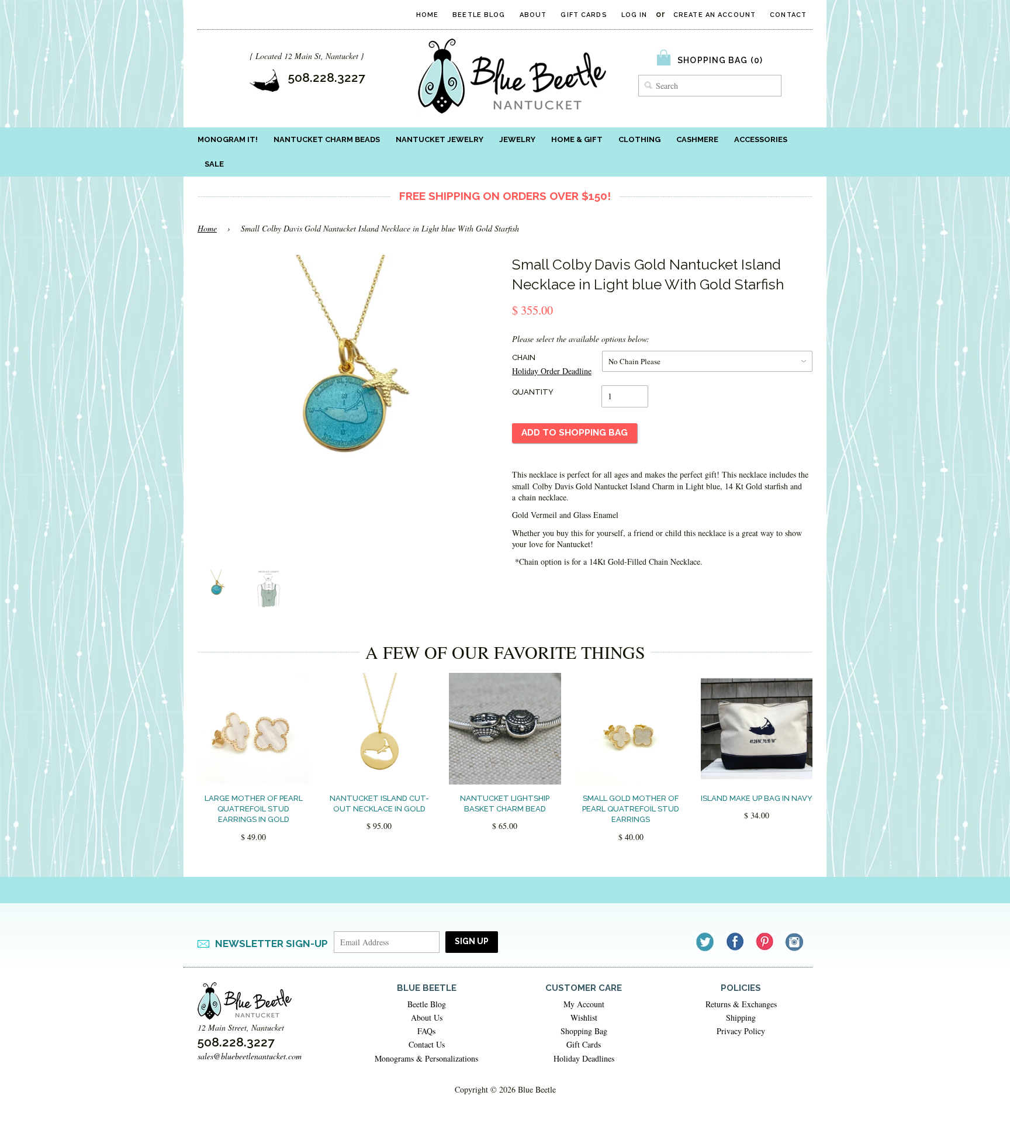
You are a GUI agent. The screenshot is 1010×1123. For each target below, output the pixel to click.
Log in (634, 15)
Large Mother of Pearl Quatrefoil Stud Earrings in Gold (254, 809)
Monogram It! (228, 139)
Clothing (639, 139)
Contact (788, 15)
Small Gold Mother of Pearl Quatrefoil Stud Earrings (630, 809)
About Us (426, 1017)
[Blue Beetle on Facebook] (735, 941)
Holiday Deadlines (584, 1058)
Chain (523, 357)
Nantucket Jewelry (439, 139)
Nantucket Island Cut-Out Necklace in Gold (379, 803)
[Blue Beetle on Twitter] (706, 941)
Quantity (533, 392)
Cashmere (697, 139)
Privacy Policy (741, 1030)
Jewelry (517, 139)
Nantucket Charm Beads (327, 139)
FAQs (426, 1030)
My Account (583, 1004)
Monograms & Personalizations (426, 1058)
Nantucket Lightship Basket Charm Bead (504, 803)
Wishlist (583, 1017)
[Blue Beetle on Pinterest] (765, 941)
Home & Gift (577, 139)
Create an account (714, 15)
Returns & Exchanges (741, 1004)
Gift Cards (584, 15)
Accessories (760, 139)
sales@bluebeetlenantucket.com (250, 1056)
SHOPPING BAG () (720, 60)
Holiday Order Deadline (552, 370)
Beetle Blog (478, 15)
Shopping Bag (584, 1030)
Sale (214, 164)
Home (427, 15)
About (533, 15)
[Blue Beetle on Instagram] (795, 941)
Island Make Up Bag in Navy (756, 798)
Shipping (741, 1017)
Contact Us (427, 1044)
